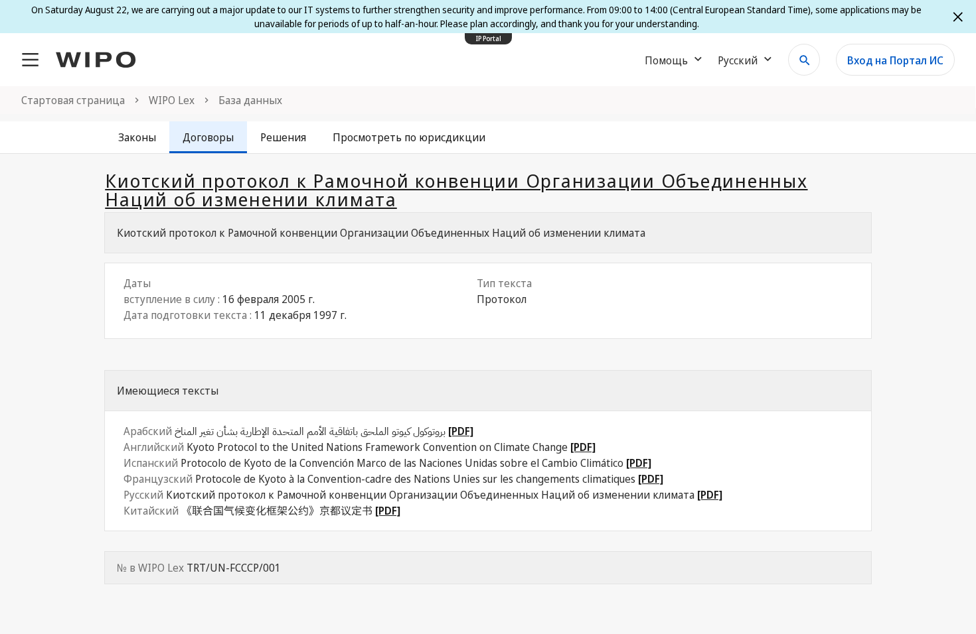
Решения (283, 137)
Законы (137, 137)
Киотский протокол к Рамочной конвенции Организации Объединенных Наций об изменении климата (456, 190)
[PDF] (460, 431)
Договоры (208, 137)
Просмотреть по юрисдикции (409, 137)
